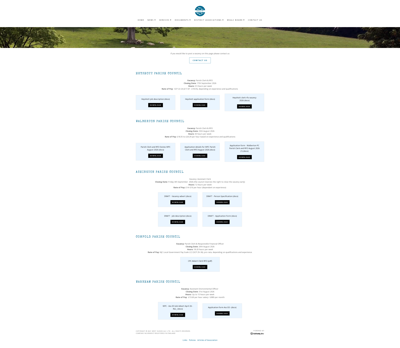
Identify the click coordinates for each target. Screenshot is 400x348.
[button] (152, 20)
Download (155, 105)
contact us (200, 60)
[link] (200, 11)
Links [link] (185, 340)
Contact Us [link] (255, 20)
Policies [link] (192, 340)
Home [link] (141, 20)
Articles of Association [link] (207, 340)
